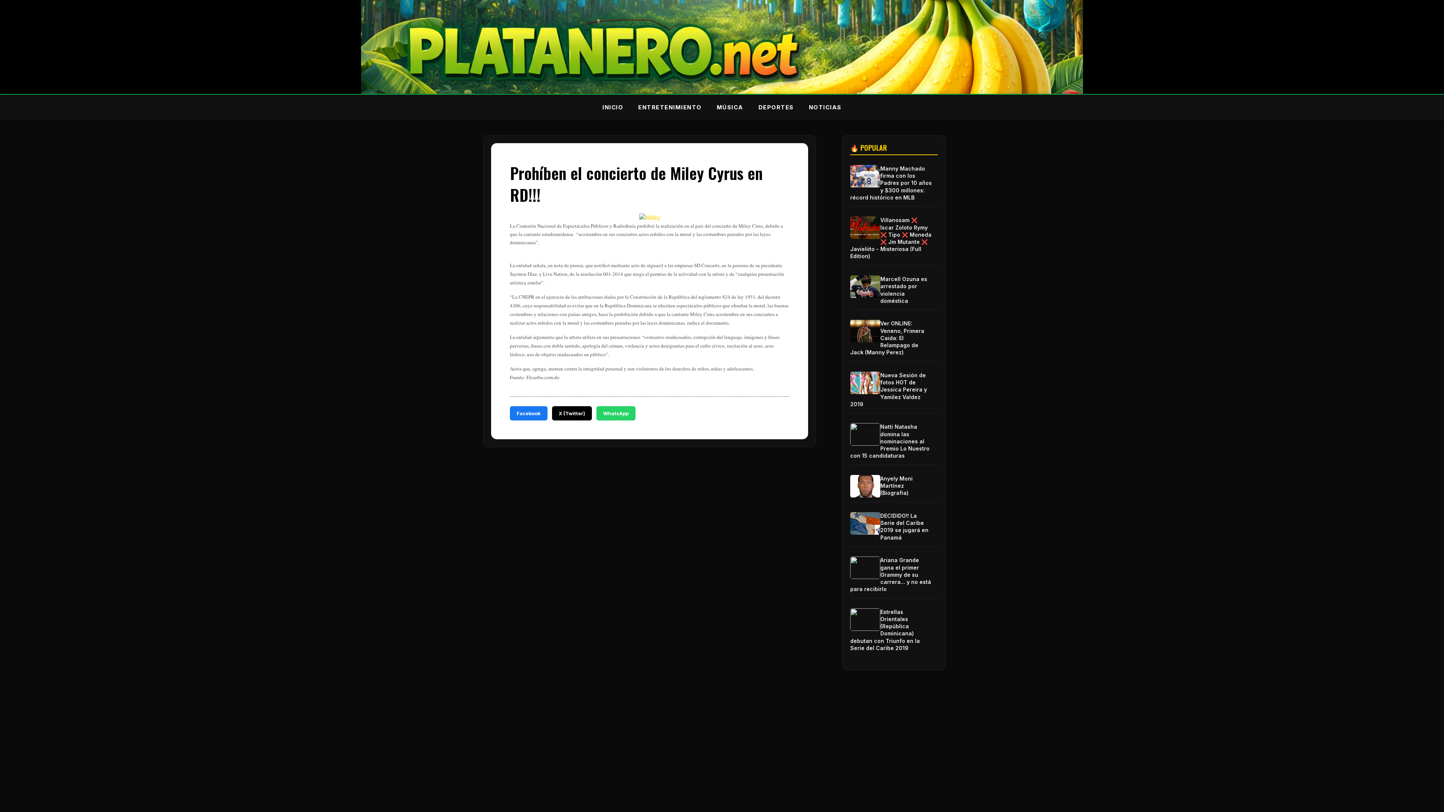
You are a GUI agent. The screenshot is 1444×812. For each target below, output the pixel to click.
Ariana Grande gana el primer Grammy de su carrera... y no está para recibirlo (890, 574)
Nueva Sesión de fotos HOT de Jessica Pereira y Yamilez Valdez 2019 (888, 389)
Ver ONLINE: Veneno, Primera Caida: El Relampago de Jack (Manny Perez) (887, 337)
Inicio (612, 107)
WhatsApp (616, 413)
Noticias (825, 107)
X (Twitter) (572, 413)
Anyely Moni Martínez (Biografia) (896, 485)
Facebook (529, 413)
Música (730, 107)
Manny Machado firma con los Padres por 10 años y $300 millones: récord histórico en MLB (891, 183)
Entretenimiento (670, 107)
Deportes (776, 107)
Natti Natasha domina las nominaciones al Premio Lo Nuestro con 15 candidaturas (890, 441)
